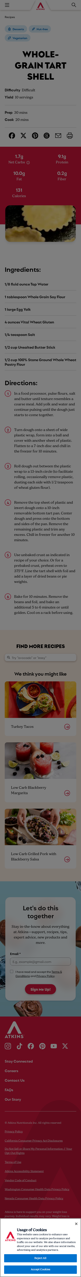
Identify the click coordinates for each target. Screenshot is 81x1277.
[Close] (76, 1223)
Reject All (40, 1258)
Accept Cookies (40, 1269)
